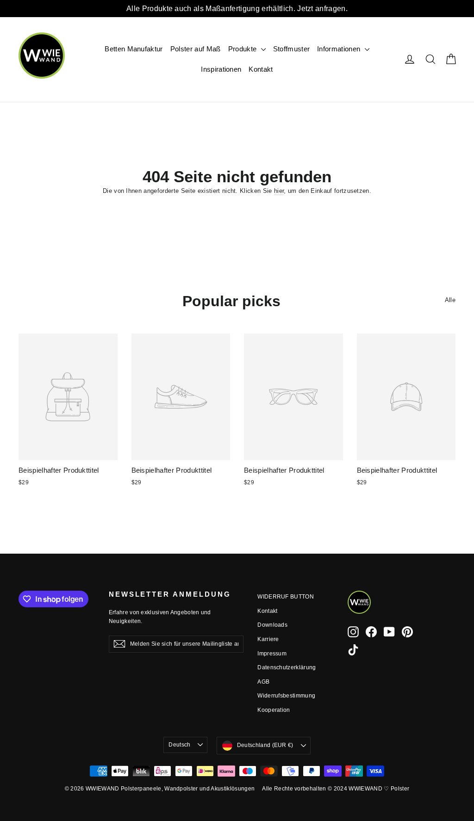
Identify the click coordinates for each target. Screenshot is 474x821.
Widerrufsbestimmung (286, 695)
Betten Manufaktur (134, 49)
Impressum (272, 653)
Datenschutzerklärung (286, 667)
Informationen (339, 49)
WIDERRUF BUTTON (285, 596)
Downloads (272, 625)
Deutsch (179, 744)
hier (279, 190)
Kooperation (273, 710)
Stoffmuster (291, 49)
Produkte (243, 49)
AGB (263, 682)
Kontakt (261, 69)
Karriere (268, 639)
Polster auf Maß (195, 49)
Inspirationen (221, 69)
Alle (450, 299)
